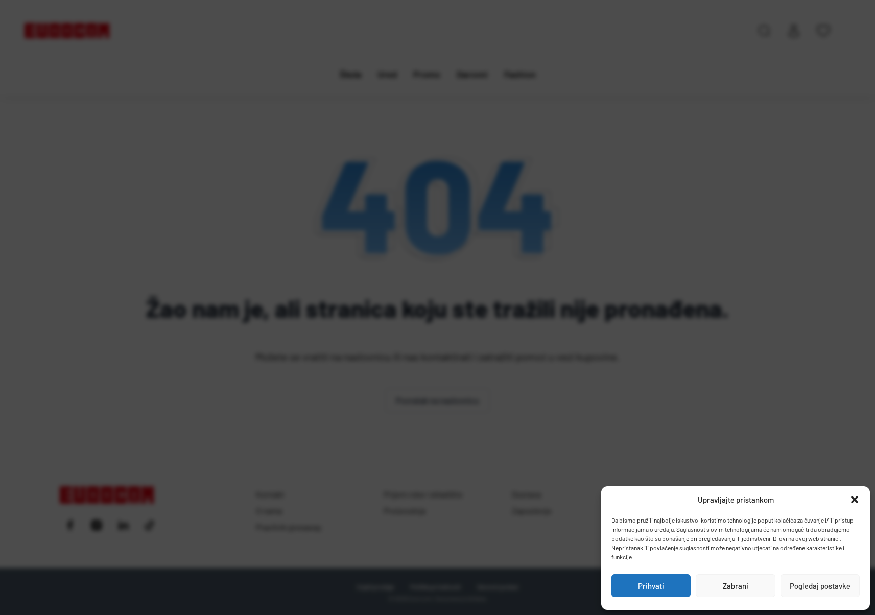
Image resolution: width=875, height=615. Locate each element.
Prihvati (651, 585)
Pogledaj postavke (820, 585)
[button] (854, 499)
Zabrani (735, 585)
